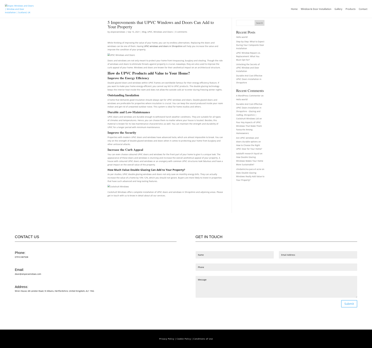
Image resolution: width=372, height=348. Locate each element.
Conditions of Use (203, 338)
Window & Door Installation (316, 9)
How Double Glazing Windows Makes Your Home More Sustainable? (249, 161)
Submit (349, 304)
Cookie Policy (184, 338)
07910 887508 (21, 257)
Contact (363, 9)
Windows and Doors (163, 31)
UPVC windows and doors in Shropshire (163, 46)
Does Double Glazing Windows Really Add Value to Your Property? (250, 176)
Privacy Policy (166, 338)
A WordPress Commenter (248, 95)
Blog (144, 31)
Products (351, 9)
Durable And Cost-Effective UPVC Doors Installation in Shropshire (249, 79)
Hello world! (242, 37)
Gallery (338, 9)
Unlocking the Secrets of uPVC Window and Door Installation (248, 68)
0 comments (181, 31)
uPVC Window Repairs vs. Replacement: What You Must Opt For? (248, 56)
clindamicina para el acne (248, 169)
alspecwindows (117, 31)
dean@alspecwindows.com (28, 274)
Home (294, 9)
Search (259, 23)
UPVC (149, 31)
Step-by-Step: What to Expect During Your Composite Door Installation (250, 45)
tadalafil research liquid (247, 153)
